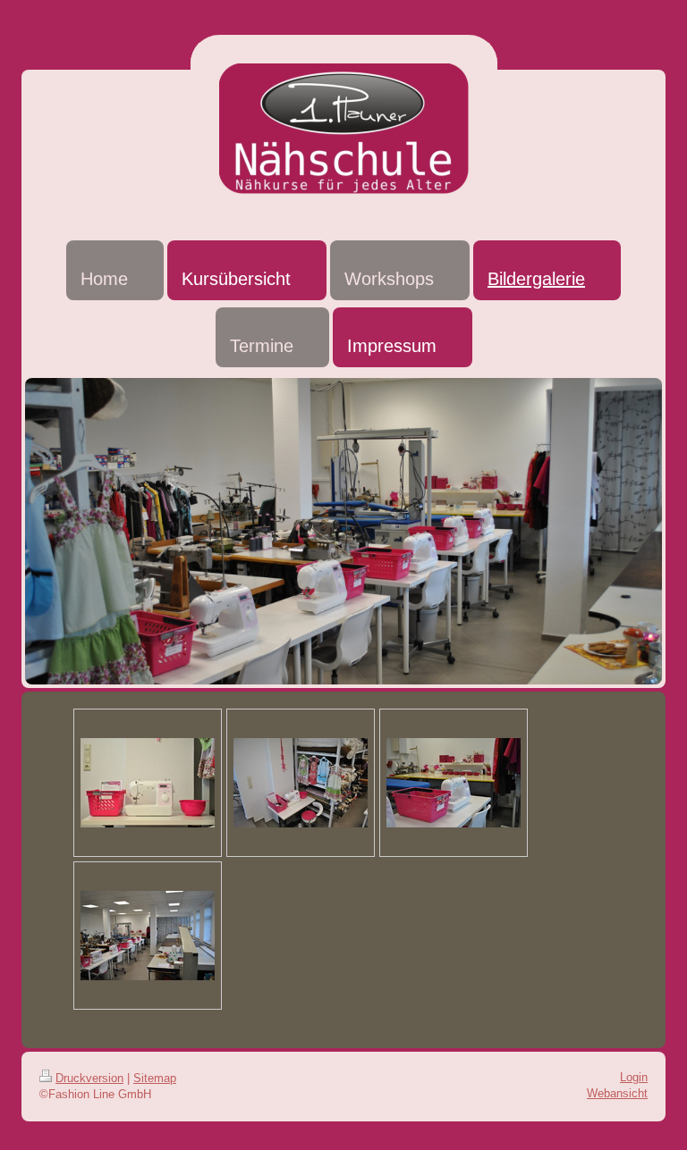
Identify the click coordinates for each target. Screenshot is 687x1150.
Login (634, 1077)
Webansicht (617, 1093)
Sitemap (154, 1078)
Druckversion (89, 1078)
